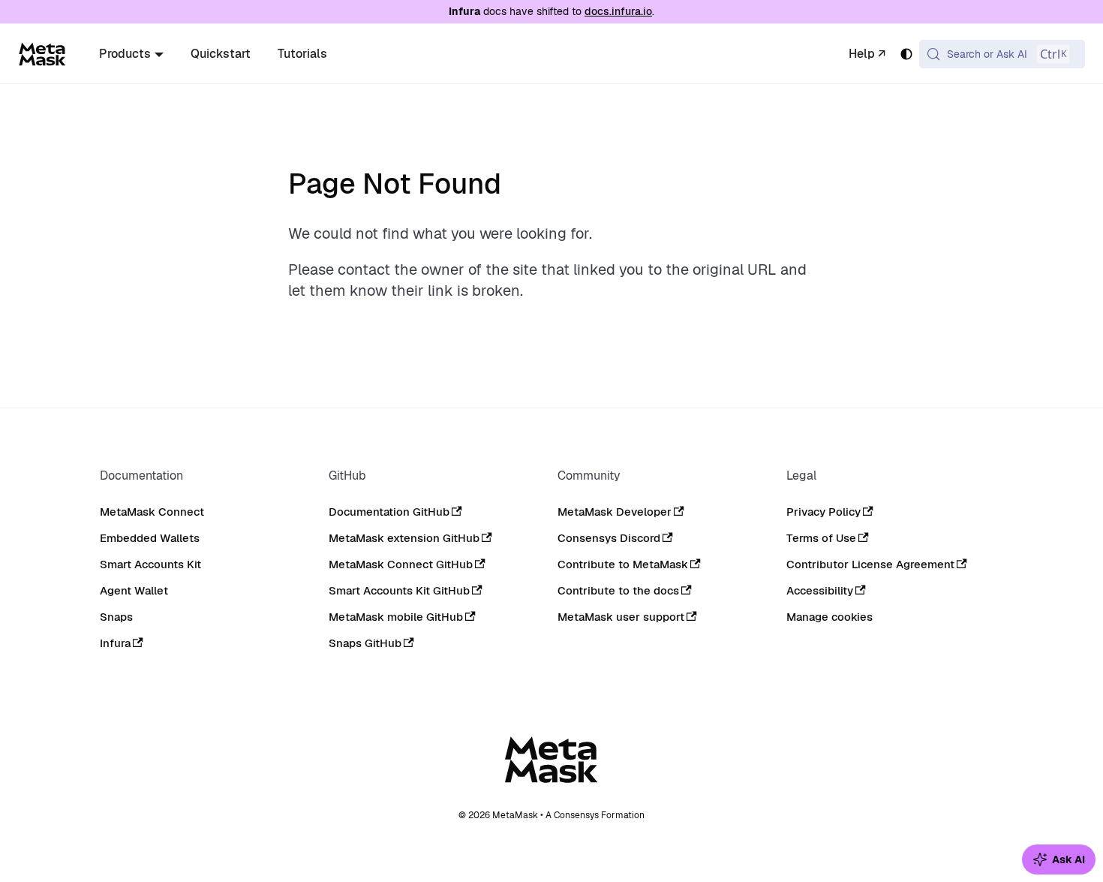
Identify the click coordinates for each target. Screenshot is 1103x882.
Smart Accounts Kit (150, 564)
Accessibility (819, 590)
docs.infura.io (618, 11)
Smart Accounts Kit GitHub (399, 590)
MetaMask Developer (615, 511)
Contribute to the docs (618, 590)
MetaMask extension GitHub (404, 538)
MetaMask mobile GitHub (396, 617)
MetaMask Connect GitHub (401, 564)
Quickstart (221, 54)
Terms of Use (821, 538)
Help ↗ (867, 54)
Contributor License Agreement (870, 564)
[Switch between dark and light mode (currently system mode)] (906, 54)
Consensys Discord (609, 538)
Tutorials (302, 54)
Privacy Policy (823, 511)
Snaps (116, 617)
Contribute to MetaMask (623, 564)
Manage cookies (829, 617)
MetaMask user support (621, 617)
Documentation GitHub (389, 511)
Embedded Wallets (150, 538)
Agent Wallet (134, 590)
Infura (115, 643)
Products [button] (125, 54)
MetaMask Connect (152, 511)
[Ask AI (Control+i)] (1058, 859)
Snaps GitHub (365, 643)
